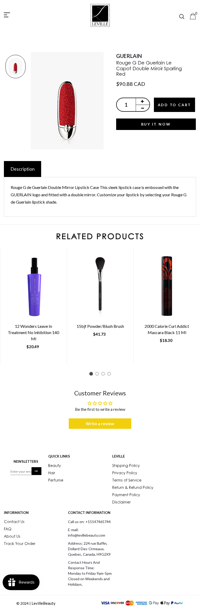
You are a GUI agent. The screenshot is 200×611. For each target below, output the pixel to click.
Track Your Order (19, 544)
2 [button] (98, 375)
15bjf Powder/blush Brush (100, 326)
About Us (12, 537)
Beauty (54, 466)
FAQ (7, 529)
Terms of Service (126, 481)
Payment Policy (126, 495)
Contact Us (14, 522)
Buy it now (156, 124)
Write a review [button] (100, 423)
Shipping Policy (126, 466)
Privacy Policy (124, 473)
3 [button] (104, 375)
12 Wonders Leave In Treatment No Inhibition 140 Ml (33, 332)
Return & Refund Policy (132, 488)
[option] (15, 67)
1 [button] (92, 375)
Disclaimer (121, 503)
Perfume (55, 481)
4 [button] (110, 375)
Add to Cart (174, 105)
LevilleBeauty (43, 603)
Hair (51, 473)
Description (22, 169)
